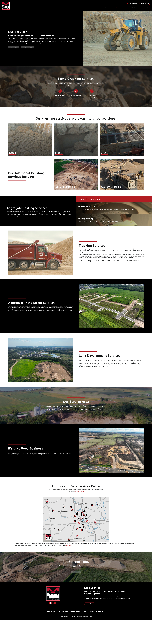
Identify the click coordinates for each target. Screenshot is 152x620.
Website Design (79, 616)
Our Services (56, 611)
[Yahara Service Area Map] (76, 497)
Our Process (14, 47)
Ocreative (90, 616)
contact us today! (79, 491)
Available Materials (75, 611)
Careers (84, 611)
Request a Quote (27, 47)
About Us (49, 611)
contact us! (69, 545)
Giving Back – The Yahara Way (96, 611)
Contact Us (76, 572)
